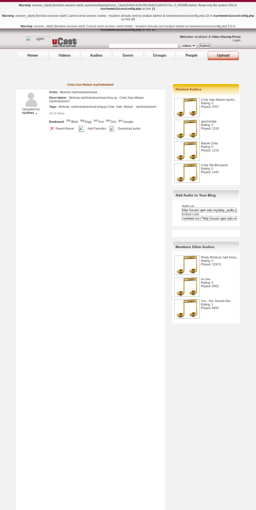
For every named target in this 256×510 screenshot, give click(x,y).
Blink (74, 122)
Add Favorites (97, 128)
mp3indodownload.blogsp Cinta (92, 107)
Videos (64, 55)
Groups (159, 55)
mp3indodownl (146, 107)
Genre (127, 55)
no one (205, 279)
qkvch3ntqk (208, 121)
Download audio (129, 128)
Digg (88, 122)
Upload (223, 55)
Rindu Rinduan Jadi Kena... (219, 257)
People (192, 55)
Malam (128, 107)
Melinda (64, 107)
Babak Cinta (209, 143)
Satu (119, 107)
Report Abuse (65, 128)
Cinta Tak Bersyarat (214, 165)
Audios (96, 55)
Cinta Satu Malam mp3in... (219, 99)
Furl (101, 122)
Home (33, 55)
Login (235, 40)
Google (128, 122)
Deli (113, 122)
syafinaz (28, 113)
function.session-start (68, 5)
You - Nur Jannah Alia (215, 301)
